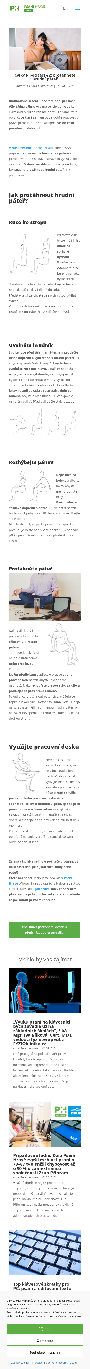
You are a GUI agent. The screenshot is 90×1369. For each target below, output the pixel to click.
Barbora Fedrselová (39, 86)
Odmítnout (45, 1340)
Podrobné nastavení (45, 1352)
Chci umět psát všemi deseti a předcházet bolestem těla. (44, 930)
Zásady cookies (20, 1362)
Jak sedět (42, 889)
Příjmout (45, 1328)
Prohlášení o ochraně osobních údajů (54, 1362)
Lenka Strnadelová (28, 1048)
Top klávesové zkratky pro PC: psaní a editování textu (42, 1286)
